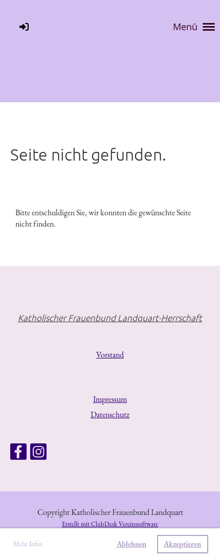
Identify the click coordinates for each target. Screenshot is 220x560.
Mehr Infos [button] (27, 544)
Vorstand (110, 354)
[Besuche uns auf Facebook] (18, 454)
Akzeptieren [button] (182, 544)
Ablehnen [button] (131, 544)
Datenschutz (110, 414)
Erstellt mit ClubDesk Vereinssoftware (110, 524)
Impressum (110, 399)
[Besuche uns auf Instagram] (38, 454)
